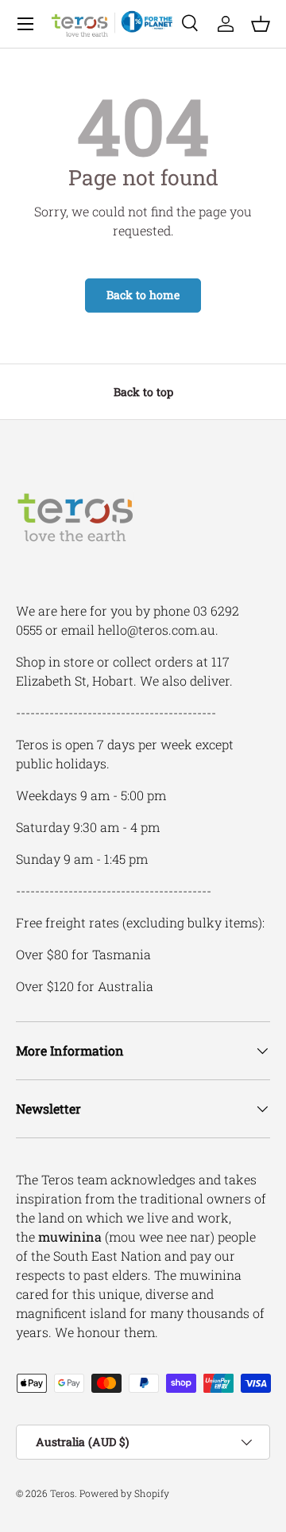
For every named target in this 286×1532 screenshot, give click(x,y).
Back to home (143, 294)
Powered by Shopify (124, 1493)
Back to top (143, 391)
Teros (62, 1493)
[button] (260, 23)
